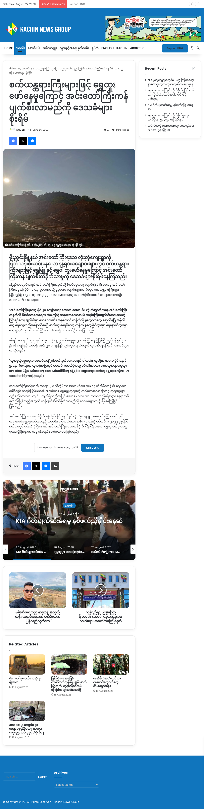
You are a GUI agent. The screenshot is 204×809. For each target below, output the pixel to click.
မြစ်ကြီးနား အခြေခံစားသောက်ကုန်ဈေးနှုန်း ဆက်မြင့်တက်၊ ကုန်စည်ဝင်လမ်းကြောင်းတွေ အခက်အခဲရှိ (69, 684)
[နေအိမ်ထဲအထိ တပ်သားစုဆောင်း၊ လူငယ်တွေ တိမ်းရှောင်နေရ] (111, 664)
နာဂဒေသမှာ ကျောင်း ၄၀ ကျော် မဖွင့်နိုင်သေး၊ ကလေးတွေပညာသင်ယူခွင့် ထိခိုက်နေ (26, 728)
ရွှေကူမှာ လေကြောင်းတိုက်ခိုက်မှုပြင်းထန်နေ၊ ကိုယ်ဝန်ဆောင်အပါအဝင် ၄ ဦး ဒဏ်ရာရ (171, 94)
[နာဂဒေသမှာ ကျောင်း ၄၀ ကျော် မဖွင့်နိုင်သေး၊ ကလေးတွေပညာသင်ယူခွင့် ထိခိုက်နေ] (27, 711)
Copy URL (92, 447)
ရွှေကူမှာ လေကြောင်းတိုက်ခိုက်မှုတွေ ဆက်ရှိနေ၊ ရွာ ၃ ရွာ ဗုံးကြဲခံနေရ (69, 521)
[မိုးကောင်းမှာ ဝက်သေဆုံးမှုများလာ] (27, 664)
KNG (19, 129)
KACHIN (121, 48)
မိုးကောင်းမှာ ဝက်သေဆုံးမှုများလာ (24, 680)
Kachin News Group (66, 801)
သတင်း (20, 48)
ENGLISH (107, 48)
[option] (69, 520)
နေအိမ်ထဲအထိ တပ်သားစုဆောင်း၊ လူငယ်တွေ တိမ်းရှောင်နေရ (107, 682)
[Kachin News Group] (102, 29)
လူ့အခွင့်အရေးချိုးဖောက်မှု (69, 501)
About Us (137, 48)
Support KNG (77, 4)
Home (8, 48)
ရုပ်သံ (95, 48)
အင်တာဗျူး (50, 48)
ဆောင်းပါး (34, 48)
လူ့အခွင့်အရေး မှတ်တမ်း (74, 48)
